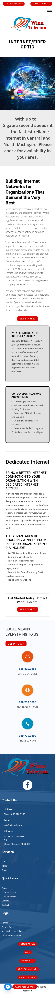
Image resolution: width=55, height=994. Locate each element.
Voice (4, 866)
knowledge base (27, 977)
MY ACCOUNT (41, 4)
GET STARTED (28, 318)
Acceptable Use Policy (12, 931)
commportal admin (27, 969)
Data (4, 862)
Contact (5, 905)
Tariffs (5, 923)
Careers (5, 901)
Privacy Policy (8, 927)
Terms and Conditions (12, 936)
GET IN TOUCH (16, 643)
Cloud (4, 870)
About (4, 888)
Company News (9, 897)
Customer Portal (9, 892)
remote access (27, 944)
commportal (27, 961)
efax (27, 952)
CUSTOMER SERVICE (14, 4)
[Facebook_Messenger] (8, 986)
